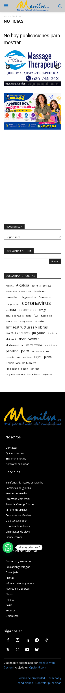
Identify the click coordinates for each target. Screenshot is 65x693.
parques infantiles (40, 351)
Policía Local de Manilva (21, 363)
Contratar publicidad (48, 683)
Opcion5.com (37, 667)
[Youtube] (27, 650)
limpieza (52, 333)
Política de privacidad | (32, 678)
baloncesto (11, 291)
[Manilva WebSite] (32, 5)
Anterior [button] (8, 67)
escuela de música (15, 315)
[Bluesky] (36, 650)
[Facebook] (8, 640)
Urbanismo (33, 374)
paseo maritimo (24, 357)
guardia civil (46, 315)
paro (25, 351)
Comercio (45, 297)
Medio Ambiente (15, 345)
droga (42, 310)
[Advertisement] (32, 176)
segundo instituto (15, 374)
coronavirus (36, 303)
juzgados (38, 333)
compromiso (12, 304)
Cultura (11, 310)
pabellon (12, 351)
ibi (15, 321)
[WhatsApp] (17, 650)
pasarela (10, 357)
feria (28, 315)
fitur (36, 315)
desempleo (27, 310)
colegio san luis (28, 297)
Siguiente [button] (57, 67)
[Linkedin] (27, 640)
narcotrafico (34, 345)
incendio (39, 321)
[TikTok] (46, 640)
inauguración (26, 321)
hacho (9, 321)
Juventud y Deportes (18, 333)
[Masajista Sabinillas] (32, 68)
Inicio (6, 16)
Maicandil (11, 339)
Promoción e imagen (17, 368)
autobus (47, 285)
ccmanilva (11, 297)
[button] (8, 547)
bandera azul (25, 291)
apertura (36, 285)
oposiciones (50, 345)
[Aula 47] (32, 111)
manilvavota (29, 339)
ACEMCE (10, 285)
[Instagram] (17, 640)
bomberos (40, 291)
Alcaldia (22, 285)
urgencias (47, 374)
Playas (38, 357)
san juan (35, 368)
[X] (8, 650)
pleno (48, 357)
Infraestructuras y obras (27, 327)
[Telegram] (36, 640)
